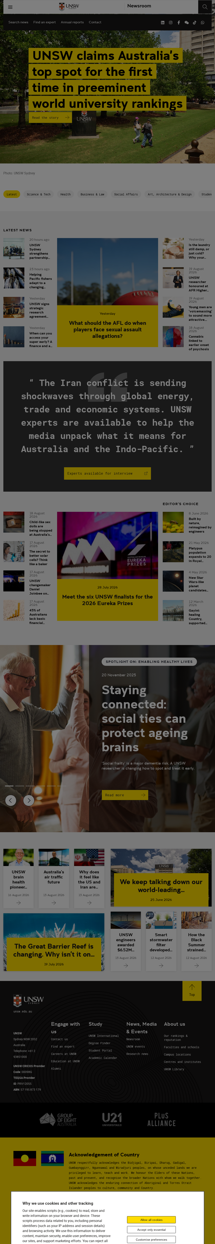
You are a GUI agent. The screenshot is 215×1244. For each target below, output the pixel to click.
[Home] (69, 7)
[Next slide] (28, 800)
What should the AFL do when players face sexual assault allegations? (107, 329)
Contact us (59, 1039)
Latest (12, 194)
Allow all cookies (151, 1219)
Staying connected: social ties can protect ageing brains (145, 718)
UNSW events (135, 1046)
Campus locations (177, 1054)
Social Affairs (126, 194)
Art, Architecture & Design (169, 194)
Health (65, 194)
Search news (18, 22)
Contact (95, 22)
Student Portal (100, 1050)
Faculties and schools (181, 1047)
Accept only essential (151, 1229)
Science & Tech (38, 194)
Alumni (56, 1068)
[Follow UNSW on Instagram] (170, 22)
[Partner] (138, 7)
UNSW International (104, 1036)
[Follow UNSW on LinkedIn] (162, 22)
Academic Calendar (103, 1058)
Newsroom (133, 1039)
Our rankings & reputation (175, 1038)
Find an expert (44, 22)
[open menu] (10, 7)
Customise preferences (151, 1239)
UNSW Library (174, 1069)
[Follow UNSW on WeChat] (186, 22)
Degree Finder (99, 1043)
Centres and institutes (182, 1062)
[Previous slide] (10, 800)
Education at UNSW (65, 1061)
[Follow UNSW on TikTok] (194, 22)
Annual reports (72, 22)
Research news (137, 1054)
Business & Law (92, 194)
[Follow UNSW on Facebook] (178, 22)
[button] (192, 991)
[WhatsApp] (202, 22)
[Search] (205, 7)
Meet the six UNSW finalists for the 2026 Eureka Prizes (107, 599)
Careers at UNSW (63, 1054)
